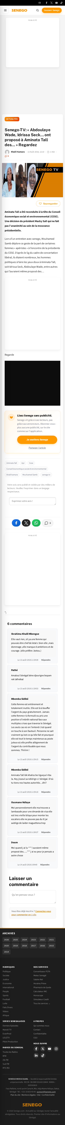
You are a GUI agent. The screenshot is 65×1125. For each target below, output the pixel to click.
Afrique (6, 1015)
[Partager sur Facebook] (16, 523)
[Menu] (5, 10)
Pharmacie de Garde (42, 987)
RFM (4, 1055)
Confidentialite (40, 1033)
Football (6, 999)
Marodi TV (7, 1029)
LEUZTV (6, 1037)
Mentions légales (29, 1095)
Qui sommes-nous (41, 1025)
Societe (6, 975)
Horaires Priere (40, 983)
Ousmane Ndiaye (20, 802)
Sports (5, 995)
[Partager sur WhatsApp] (36, 523)
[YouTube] (56, 3)
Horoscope (38, 995)
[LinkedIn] (36, 1055)
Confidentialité (48, 1095)
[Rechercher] (37, 10)
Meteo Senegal (40, 975)
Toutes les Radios (10, 1051)
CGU (35, 1037)
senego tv (46, 474)
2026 (6, 939)
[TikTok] (61, 3)
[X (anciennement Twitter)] (51, 3)
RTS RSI (6, 1067)
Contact (37, 1029)
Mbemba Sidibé (19, 699)
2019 (15, 945)
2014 (6, 951)
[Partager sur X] (26, 523)
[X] (43, 1048)
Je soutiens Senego (37, 439)
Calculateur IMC (40, 991)
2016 (42, 945)
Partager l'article (37, 448)
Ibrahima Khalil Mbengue (25, 634)
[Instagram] (56, 1048)
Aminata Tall (11, 463)
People (6, 991)
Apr (23, 463)
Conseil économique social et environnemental (26, 469)
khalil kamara (12, 474)
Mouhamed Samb (30, 474)
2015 (51, 945)
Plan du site (15, 1095)
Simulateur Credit (41, 999)
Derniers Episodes (10, 1025)
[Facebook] (46, 3)
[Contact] (39, 2)
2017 (33, 945)
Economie (7, 983)
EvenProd (7, 1033)
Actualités (12, 119)
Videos (5, 1011)
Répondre (45, 659)
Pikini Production (10, 1041)
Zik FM (5, 1059)
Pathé (14, 670)
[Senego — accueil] (19, 10)
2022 (42, 939)
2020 (6, 945)
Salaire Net (38, 979)
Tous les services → (42, 1003)
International (8, 987)
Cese (31, 463)
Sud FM (6, 1063)
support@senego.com (46, 1091)
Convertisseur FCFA (42, 971)
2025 (15, 939)
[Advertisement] (33, 43)
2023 (33, 939)
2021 (51, 939)
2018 (24, 945)
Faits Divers (7, 1007)
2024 (24, 939)
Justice (6, 979)
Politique (6, 971)
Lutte (5, 1003)
